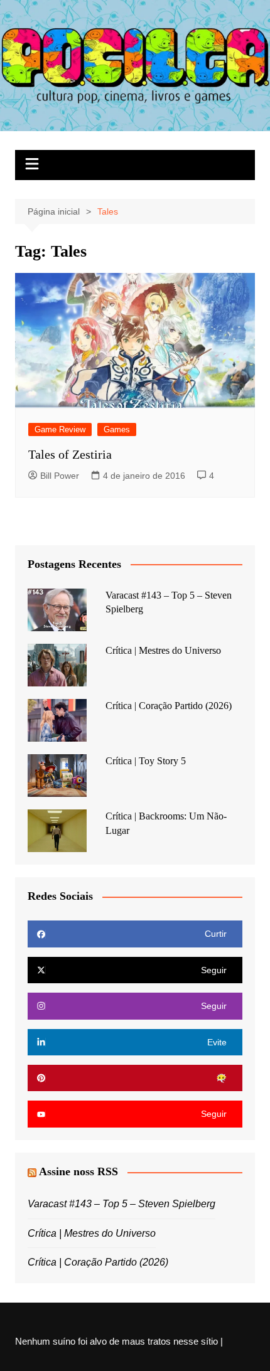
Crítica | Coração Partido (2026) (168, 705)
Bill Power (59, 476)
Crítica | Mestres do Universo (163, 650)
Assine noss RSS (78, 1171)
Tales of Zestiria (70, 454)
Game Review (60, 429)
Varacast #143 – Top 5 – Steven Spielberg (121, 1203)
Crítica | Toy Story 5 (145, 760)
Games (117, 429)
